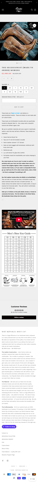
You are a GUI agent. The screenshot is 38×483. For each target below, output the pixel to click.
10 (15, 92)
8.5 (31, 88)
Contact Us (5, 433)
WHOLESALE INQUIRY (7, 439)
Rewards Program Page (8, 455)
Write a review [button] (19, 317)
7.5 (20, 88)
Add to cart (19, 107)
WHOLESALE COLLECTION (8, 436)
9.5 (10, 92)
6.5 (10, 88)
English (22, 466)
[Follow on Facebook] (3, 461)
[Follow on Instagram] (7, 461)
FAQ (3, 442)
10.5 (21, 92)
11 (26, 92)
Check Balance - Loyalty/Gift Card (11, 452)
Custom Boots (5, 445)
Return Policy (5, 449)
